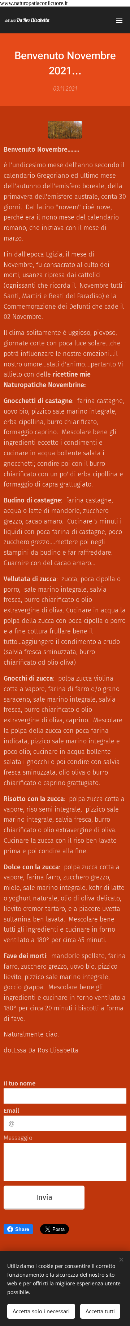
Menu (119, 20)
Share (22, 1229)
